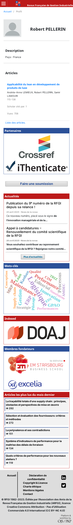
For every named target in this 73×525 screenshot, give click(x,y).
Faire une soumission (36, 184)
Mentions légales (33, 490)
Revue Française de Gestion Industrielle (50, 5)
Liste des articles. (15, 122)
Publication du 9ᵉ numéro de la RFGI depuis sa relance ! (33, 205)
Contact (28, 493)
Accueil (8, 11)
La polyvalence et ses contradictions (28, 430)
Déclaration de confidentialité (37, 477)
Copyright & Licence (35, 482)
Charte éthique (32, 486)
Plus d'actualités (33, 256)
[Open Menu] (3, 3)
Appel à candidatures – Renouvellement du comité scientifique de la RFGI (36, 231)
